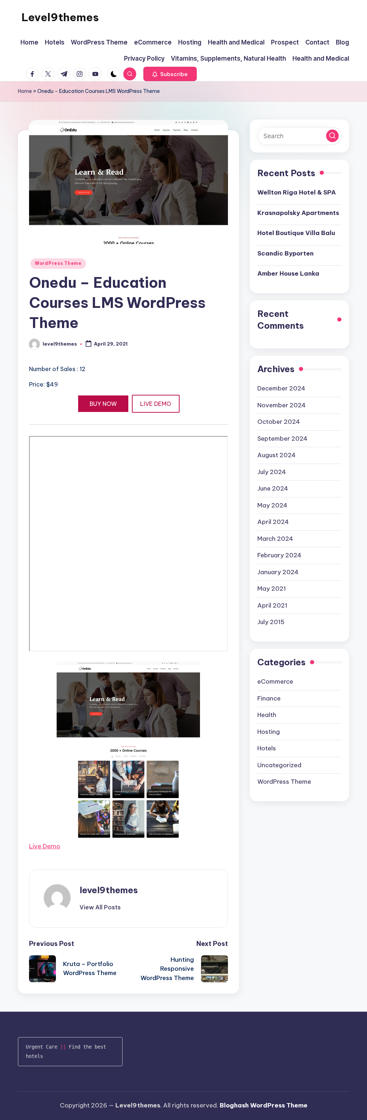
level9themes (109, 890)
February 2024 (279, 555)
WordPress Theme (58, 263)
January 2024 (278, 572)
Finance (269, 698)
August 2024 (276, 455)
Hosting (268, 732)
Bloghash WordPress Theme (264, 1105)
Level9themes (60, 17)
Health (266, 715)
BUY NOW (103, 403)
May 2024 (272, 505)
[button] (170, 74)
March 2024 (275, 539)
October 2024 (278, 422)
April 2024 (273, 522)
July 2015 (271, 622)
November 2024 (281, 405)
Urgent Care (41, 1047)
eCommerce (275, 681)
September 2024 (282, 438)
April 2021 (272, 605)
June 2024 (272, 488)
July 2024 (271, 472)
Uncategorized (279, 765)
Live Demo (44, 846)
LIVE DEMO (155, 403)
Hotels (266, 748)
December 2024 (281, 388)
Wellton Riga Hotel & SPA (296, 192)
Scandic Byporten (285, 253)
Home (25, 91)
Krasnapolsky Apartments (298, 213)
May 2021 (271, 588)
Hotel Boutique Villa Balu (296, 233)
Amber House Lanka (288, 273)
